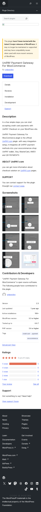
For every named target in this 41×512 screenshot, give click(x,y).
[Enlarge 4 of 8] (36, 218)
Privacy (5, 428)
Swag (25, 448)
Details (7, 85)
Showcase (26, 416)
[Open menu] (37, 3)
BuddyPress (8, 467)
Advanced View (8, 345)
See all (36, 384)
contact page (18, 186)
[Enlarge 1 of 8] (16, 199)
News (4, 420)
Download (8, 76)
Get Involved (27, 435)
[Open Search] (30, 3)
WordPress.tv (9, 448)
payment (35, 334)
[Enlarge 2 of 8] (36, 199)
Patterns (25, 428)
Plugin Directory (8, 10)
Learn (4, 435)
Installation (9, 97)
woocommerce (32, 338)
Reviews (8, 91)
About (4, 416)
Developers (7, 444)
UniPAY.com (7, 141)
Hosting (5, 424)
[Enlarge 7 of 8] (16, 255)
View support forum (10, 401)
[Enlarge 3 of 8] (16, 218)
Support (8, 109)
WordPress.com (10, 455)
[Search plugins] (26, 18)
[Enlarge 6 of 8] (36, 236)
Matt (5, 459)
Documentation (8, 439)
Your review (7, 384)
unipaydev (9, 69)
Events (24, 439)
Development (10, 102)
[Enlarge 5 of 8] (16, 236)
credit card (26, 334)
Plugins (24, 424)
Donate (26, 444)
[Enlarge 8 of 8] (36, 255)
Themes (25, 420)
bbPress (7, 463)
